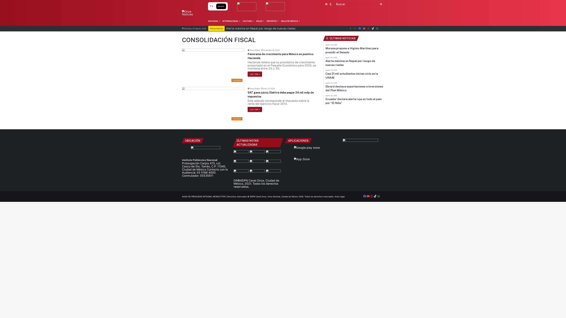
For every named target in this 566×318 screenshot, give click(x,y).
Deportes (272, 21)
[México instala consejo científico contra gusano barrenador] (273, 164)
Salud (259, 21)
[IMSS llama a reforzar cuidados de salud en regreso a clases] (273, 173)
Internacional (230, 21)
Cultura (247, 21)
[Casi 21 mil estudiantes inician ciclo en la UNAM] (257, 154)
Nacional (213, 21)
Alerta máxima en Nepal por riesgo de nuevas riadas (261, 28)
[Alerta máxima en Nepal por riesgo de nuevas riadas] (273, 154)
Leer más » (255, 74)
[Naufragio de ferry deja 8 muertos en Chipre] (257, 173)
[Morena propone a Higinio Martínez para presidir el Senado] (241, 154)
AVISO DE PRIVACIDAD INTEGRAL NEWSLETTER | (204, 196)
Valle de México (289, 21)
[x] (382, 28)
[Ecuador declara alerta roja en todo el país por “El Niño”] (257, 164)
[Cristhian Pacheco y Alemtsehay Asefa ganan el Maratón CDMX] (241, 173)
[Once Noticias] (192, 13)
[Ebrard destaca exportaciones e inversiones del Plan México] (241, 164)
